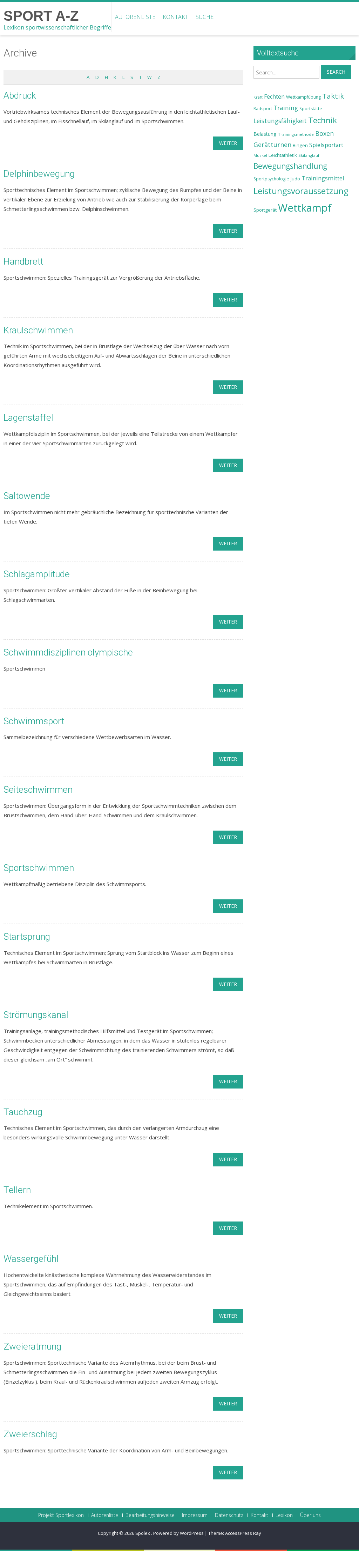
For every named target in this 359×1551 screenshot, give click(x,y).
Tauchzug (23, 1112)
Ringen (300, 145)
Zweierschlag (30, 1434)
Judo (295, 178)
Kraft (258, 97)
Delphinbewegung (39, 173)
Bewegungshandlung (290, 166)
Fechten (274, 96)
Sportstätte (310, 109)
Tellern (17, 1190)
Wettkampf (305, 208)
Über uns (310, 1515)
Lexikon (284, 1515)
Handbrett (23, 261)
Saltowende (27, 496)
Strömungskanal (36, 1015)
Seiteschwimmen (38, 789)
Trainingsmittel (323, 178)
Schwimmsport (34, 721)
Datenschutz (229, 1515)
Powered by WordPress (178, 1533)
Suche (205, 17)
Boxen (324, 133)
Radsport (262, 109)
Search (336, 71)
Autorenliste (135, 17)
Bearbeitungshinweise (150, 1515)
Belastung (265, 134)
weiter (228, 143)
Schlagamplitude (37, 574)
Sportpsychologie (271, 179)
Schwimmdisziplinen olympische (68, 652)
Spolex (143, 1533)
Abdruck (20, 95)
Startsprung (27, 936)
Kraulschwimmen (38, 330)
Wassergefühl (31, 1258)
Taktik (333, 96)
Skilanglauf (308, 155)
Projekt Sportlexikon (61, 1515)
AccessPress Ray (243, 1533)
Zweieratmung (32, 1346)
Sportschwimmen (39, 868)
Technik (322, 120)
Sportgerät (265, 210)
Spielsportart (326, 145)
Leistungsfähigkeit (280, 121)
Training (285, 108)
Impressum (195, 1515)
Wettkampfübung (303, 97)
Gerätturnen (272, 144)
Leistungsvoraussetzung (300, 191)
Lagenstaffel (28, 417)
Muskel (260, 155)
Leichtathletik (283, 155)
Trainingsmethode (296, 134)
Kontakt (175, 17)
